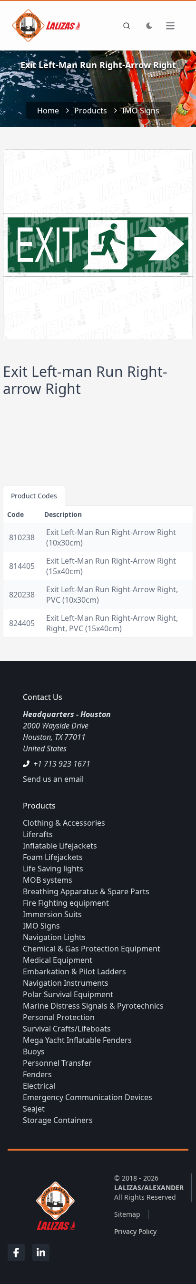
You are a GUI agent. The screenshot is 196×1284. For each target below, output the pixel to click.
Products (90, 110)
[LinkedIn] (40, 1252)
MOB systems (47, 880)
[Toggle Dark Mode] (149, 25)
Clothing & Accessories (64, 823)
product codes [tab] (34, 495)
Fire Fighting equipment (66, 903)
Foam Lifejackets (53, 857)
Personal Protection (59, 1017)
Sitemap (127, 1214)
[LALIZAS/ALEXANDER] (53, 1205)
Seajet (34, 1108)
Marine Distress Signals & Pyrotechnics (93, 1006)
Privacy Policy (135, 1231)
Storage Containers (58, 1120)
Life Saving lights (53, 868)
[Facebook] (16, 1252)
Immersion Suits (52, 914)
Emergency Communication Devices (87, 1097)
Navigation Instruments (65, 983)
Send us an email (53, 779)
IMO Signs (140, 110)
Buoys (34, 1051)
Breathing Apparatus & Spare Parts (86, 891)
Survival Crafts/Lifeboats (67, 1028)
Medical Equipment (57, 960)
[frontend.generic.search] (124, 25)
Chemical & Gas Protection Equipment (91, 948)
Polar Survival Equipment (68, 994)
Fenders (37, 1074)
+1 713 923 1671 (61, 763)
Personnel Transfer (57, 1063)
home (48, 110)
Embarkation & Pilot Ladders (74, 971)
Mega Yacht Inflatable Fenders (77, 1040)
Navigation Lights (54, 937)
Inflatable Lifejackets (60, 845)
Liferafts (38, 834)
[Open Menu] (175, 25)
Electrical (39, 1086)
